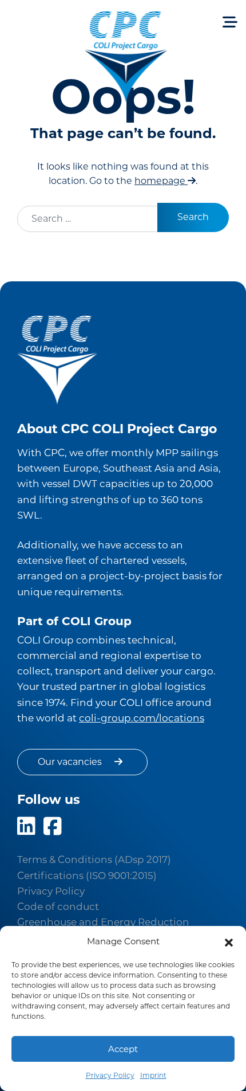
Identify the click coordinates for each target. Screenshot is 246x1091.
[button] (229, 941)
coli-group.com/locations (141, 718)
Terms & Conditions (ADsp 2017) (94, 859)
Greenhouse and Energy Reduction (103, 922)
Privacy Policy (110, 1075)
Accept (123, 1048)
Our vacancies (71, 761)
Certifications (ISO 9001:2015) (87, 875)
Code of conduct (58, 906)
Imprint (153, 1075)
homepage (161, 180)
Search (193, 216)
